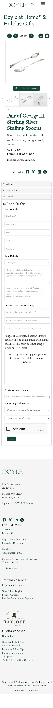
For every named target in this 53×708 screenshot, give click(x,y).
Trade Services (10, 568)
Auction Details (10, 190)
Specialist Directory (12, 543)
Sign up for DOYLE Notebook (17, 503)
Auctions (7, 529)
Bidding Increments (12, 653)
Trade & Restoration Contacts (17, 660)
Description (8, 184)
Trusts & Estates (11, 562)
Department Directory (14, 539)
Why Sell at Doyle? (12, 591)
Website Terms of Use (19, 685)
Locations (7, 549)
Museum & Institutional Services (19, 559)
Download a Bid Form (13, 642)
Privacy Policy (39, 685)
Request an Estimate (13, 585)
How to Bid (8, 636)
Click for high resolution (28, 88)
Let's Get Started (11, 645)
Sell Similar (8, 197)
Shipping (7, 656)
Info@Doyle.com (11, 484)
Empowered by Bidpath (27, 690)
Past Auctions (9, 533)
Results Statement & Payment (18, 598)
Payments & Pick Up (13, 649)
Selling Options (10, 595)
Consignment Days (12, 552)
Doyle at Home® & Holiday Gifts (25, 20)
